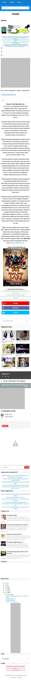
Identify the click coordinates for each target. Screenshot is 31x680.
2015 (6, 590)
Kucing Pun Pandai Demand (14, 534)
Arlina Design (13, 677)
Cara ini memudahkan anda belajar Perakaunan (16, 294)
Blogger (19, 677)
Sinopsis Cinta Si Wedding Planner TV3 (7, 342)
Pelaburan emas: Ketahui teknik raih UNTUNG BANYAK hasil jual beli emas (16, 297)
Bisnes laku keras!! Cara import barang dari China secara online (16, 40)
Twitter (15, 312)
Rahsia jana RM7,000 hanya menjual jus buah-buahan (16, 485)
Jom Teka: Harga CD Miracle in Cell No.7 (17, 524)
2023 (6, 583)
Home (2, 90)
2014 (6, 592)
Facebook (15, 308)
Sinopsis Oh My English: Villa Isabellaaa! (14, 381)
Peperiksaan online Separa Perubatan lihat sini (16, 502)
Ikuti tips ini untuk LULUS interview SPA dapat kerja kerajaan (16, 36)
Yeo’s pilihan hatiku (12, 515)
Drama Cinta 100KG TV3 (21, 367)
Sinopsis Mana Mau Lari (17, 243)
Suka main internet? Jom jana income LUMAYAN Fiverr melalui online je (16, 42)
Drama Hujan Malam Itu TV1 (22, 341)
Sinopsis (19, 90)
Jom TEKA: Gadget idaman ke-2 (15, 542)
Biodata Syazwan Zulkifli (12, 602)
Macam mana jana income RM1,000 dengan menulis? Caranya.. (16, 299)
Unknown (5, 374)
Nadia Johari (8, 414)
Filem (6, 90)
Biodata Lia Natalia (10, 600)
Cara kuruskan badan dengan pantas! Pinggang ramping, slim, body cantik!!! (16, 292)
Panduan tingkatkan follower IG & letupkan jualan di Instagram (16, 38)
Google (15, 303)
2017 (6, 587)
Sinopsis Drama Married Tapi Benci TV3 (8, 355)
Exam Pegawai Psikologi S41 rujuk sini (16, 497)
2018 (6, 585)
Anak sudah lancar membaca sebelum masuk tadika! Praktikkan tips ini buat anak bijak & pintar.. (15, 46)
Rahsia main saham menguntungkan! (16, 295)
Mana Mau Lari (12, 90)
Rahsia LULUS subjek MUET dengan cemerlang (16, 44)
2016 (6, 588)
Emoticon (5, 426)
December (8, 594)
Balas (2, 417)
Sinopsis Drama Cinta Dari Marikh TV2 (22, 355)
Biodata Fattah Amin (11, 598)
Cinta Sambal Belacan (7, 367)
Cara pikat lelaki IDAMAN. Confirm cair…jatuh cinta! (16, 290)
